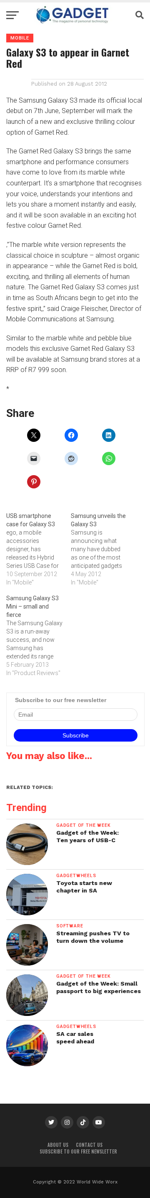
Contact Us (89, 1144)
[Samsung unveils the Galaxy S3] (103, 549)
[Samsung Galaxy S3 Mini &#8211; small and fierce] (38, 635)
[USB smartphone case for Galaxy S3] (38, 549)
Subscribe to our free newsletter (78, 1151)
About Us (58, 1144)
